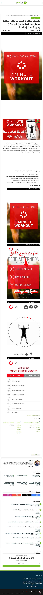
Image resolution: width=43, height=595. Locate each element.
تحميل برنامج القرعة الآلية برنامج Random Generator (23, 538)
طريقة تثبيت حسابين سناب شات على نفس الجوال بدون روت (22, 504)
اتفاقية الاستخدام (15, 593)
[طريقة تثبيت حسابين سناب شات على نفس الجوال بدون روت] (37, 506)
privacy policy (21, 593)
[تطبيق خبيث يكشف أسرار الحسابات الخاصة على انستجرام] (37, 426)
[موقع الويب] (32, 466)
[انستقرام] (28, 466)
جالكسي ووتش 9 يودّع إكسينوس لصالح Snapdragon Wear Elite (34, 483)
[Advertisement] (21, 8)
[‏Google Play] (29, 586)
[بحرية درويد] (21, 2)
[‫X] (34, 586)
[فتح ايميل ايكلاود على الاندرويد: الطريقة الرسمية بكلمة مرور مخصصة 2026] (37, 534)
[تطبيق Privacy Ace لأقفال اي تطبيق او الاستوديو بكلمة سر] (18, 427)
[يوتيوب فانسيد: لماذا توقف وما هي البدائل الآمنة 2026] (37, 512)
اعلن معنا (2, 593)
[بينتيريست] (33, 586)
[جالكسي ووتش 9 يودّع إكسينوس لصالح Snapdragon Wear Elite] (34, 478)
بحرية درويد (24, 591)
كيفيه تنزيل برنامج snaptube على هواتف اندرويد (24, 516)
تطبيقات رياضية (35, 455)
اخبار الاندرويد (34, 15)
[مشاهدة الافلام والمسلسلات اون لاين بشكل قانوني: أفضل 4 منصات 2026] (37, 545)
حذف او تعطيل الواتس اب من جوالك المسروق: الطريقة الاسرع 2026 (20, 522)
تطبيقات (33, 18)
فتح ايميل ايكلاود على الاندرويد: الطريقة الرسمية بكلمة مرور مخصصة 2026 (19, 533)
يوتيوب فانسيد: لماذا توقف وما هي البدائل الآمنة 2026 (23, 510)
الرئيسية (38, 15)
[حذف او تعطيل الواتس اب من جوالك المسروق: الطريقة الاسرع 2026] (37, 523)
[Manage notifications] (40, 592)
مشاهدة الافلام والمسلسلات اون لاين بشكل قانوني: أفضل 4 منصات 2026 (19, 543)
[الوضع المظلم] (1, 3)
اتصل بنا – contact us (8, 593)
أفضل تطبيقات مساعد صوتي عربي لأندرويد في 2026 (22, 483)
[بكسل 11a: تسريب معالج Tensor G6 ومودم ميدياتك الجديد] (8, 478)
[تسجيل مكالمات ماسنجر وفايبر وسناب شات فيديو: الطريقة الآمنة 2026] (37, 529)
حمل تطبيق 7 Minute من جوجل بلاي (33, 415)
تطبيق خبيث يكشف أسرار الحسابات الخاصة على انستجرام (28, 424)
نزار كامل (37, 30)
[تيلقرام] (27, 586)
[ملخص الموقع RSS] (37, 586)
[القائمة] (41, 3)
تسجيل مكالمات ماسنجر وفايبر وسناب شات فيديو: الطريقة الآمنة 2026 (20, 527)
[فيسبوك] (31, 466)
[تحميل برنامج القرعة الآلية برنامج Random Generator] (37, 539)
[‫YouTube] (29, 466)
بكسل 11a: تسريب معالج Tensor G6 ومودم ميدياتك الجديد (9, 483)
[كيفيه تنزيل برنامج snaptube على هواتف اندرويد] (37, 518)
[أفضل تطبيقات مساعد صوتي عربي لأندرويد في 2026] (21, 478)
